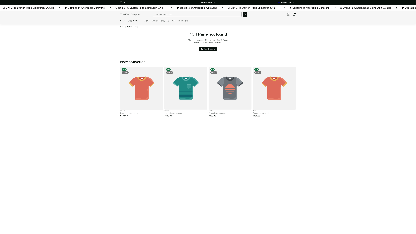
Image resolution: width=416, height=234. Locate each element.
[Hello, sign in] (288, 14)
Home (122, 27)
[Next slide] (229, 2)
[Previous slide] (187, 2)
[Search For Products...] (245, 14)
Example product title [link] (129, 113)
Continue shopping (208, 49)
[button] (294, 14)
